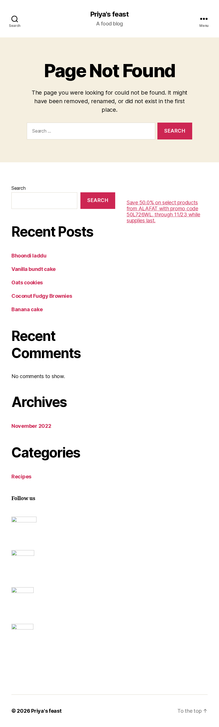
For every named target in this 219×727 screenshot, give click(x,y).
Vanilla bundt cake (33, 269)
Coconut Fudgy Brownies (41, 296)
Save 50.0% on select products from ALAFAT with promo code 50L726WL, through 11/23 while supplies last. (163, 211)
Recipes (21, 477)
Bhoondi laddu (28, 256)
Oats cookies (27, 282)
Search (18, 188)
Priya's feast (109, 14)
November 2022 (31, 426)
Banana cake (26, 309)
